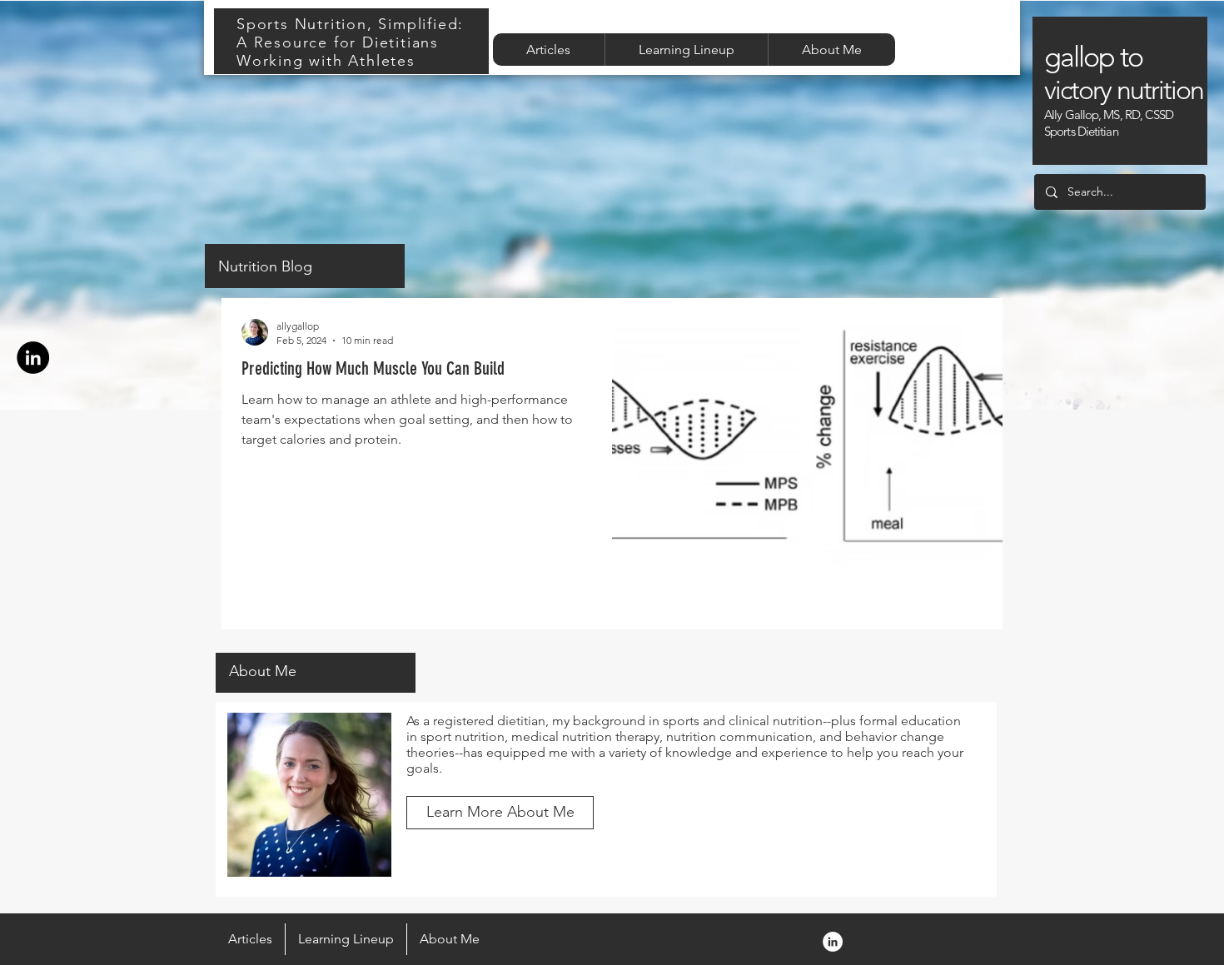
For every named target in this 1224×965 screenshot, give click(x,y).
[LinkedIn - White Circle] (833, 942)
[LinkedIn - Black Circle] (33, 357)
